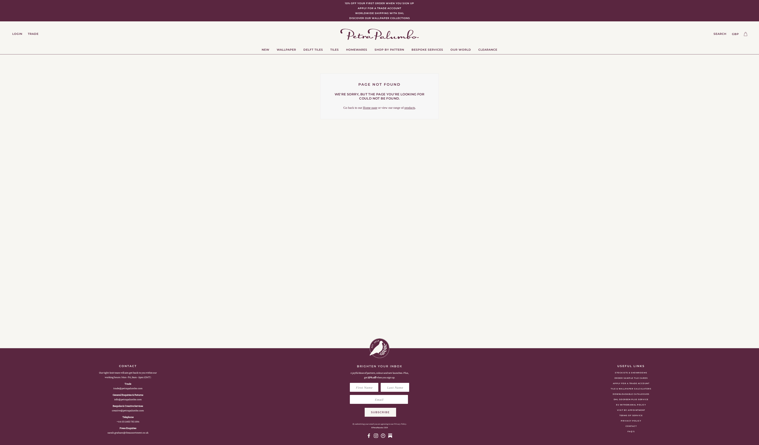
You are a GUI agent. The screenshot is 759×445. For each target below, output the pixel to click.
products (409, 107)
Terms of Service (631, 415)
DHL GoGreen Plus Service (631, 399)
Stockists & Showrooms (631, 373)
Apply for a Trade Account (631, 383)
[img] (368, 435)
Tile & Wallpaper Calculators (631, 389)
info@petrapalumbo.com (128, 399)
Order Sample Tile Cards (631, 378)
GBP (735, 34)
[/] (379, 34)
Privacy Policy (631, 421)
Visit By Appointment (631, 410)
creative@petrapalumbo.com (128, 410)
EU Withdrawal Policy (631, 405)
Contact (631, 426)
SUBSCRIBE (380, 412)
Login (17, 34)
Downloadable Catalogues (631, 394)
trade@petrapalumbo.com (128, 388)
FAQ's (631, 431)
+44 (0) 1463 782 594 (128, 421)
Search (720, 34)
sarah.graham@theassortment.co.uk (128, 432)
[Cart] (745, 34)
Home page (370, 107)
